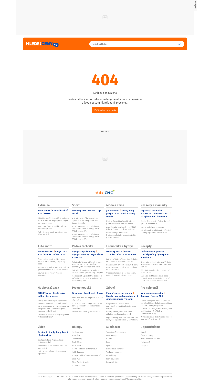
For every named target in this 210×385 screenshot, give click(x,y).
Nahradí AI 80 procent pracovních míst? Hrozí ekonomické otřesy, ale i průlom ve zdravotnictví (122, 267)
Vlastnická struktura (134, 379)
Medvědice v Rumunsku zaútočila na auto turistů (52, 346)
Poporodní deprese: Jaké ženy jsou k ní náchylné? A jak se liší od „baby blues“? (122, 318)
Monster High (111, 335)
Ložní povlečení (112, 359)
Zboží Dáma (77, 342)
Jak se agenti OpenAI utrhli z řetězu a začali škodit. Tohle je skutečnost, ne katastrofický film (87, 278)
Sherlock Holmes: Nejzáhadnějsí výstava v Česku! (50, 341)
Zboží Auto (76, 359)
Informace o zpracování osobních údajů (83, 379)
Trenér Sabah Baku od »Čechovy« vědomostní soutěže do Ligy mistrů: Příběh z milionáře (86, 228)
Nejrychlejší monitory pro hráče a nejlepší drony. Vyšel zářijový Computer (88, 271)
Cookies (104, 379)
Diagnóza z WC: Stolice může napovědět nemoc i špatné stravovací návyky (121, 306)
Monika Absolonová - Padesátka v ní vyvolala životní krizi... (155, 222)
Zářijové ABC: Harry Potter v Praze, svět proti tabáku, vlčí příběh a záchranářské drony (156, 311)
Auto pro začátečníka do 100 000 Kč (86, 355)
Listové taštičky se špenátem (152, 227)
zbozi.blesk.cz (77, 345)
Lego (108, 342)
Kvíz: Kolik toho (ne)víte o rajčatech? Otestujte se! (155, 271)
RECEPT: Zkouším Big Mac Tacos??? (86, 311)
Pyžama (109, 345)
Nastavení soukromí (117, 379)
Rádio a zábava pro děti (150, 338)
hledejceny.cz (77, 332)
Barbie (109, 338)
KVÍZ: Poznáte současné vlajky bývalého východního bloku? (53, 315)
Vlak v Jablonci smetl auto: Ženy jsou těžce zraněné (52, 233)
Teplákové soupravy (114, 352)
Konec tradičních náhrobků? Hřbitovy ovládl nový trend (52, 227)
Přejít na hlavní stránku (105, 110)
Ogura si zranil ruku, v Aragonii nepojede (50, 274)
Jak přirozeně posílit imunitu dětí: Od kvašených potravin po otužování (156, 231)
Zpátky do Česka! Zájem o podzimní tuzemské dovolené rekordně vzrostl (52, 301)
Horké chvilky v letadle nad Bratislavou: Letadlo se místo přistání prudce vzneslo (121, 235)
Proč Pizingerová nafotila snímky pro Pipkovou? (52, 352)
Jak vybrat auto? (78, 365)
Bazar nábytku (112, 362)
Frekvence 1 (145, 342)
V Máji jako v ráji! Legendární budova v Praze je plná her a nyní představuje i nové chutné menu (53, 220)
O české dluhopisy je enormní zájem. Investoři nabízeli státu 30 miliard (121, 274)
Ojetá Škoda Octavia (80, 362)
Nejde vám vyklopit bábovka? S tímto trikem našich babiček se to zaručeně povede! (156, 264)
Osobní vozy (77, 338)
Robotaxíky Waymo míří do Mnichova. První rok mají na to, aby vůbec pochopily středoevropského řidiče (87, 264)
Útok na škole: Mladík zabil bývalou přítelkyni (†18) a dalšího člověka (120, 222)
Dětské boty (111, 355)
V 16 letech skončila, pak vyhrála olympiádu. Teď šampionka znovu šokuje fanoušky (85, 220)
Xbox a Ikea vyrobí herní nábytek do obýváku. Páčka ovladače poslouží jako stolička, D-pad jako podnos (156, 303)
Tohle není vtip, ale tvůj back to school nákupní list (87, 298)
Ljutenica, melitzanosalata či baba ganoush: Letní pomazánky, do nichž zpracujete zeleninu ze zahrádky (155, 278)
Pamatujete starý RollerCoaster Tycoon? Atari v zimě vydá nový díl (156, 318)
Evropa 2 (144, 345)
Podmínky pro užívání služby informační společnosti (150, 376)
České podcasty (147, 335)
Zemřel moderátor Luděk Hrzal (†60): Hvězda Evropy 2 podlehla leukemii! (121, 228)
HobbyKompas (78, 352)
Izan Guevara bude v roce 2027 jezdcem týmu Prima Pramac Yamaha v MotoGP (53, 268)
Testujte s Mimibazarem (116, 332)
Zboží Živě (76, 335)
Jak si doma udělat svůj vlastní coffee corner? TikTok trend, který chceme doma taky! (87, 306)
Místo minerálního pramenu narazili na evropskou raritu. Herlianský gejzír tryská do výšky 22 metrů (53, 309)
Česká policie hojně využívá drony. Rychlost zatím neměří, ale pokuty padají (51, 261)
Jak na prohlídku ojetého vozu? (84, 348)
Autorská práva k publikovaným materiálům (109, 376)
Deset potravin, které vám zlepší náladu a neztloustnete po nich (119, 312)
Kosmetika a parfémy (114, 348)
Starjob (144, 332)
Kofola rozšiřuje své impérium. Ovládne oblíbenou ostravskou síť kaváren (122, 260)
